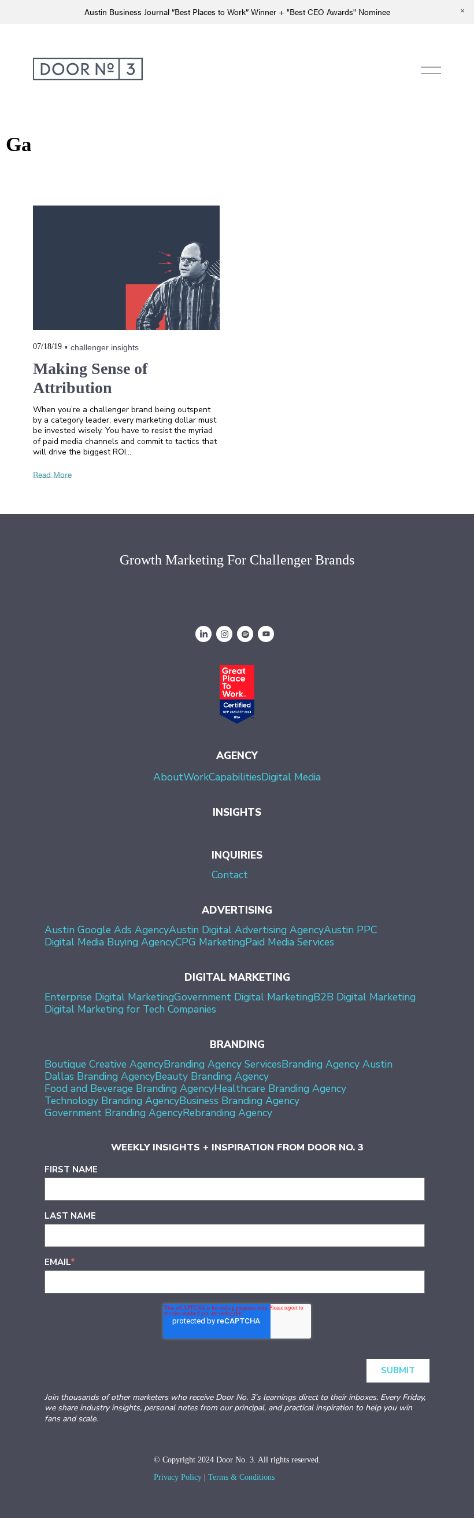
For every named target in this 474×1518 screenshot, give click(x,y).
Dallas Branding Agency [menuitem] (100, 1076)
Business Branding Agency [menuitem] (239, 1101)
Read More (52, 474)
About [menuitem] (168, 777)
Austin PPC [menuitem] (350, 930)
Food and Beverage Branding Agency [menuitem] (129, 1088)
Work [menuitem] (196, 777)
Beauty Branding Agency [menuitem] (212, 1076)
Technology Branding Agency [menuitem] (112, 1101)
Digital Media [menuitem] (291, 777)
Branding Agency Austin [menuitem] (337, 1064)
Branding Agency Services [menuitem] (223, 1064)
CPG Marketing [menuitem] (210, 942)
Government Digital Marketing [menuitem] (243, 997)
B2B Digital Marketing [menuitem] (364, 997)
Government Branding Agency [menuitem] (114, 1113)
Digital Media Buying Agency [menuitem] (110, 942)
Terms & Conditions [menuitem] (241, 1477)
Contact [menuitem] (230, 875)
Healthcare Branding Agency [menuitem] (280, 1088)
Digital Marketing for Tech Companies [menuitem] (130, 1009)
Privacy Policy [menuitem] (178, 1477)
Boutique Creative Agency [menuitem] (104, 1064)
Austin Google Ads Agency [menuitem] (107, 930)
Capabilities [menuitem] (235, 777)
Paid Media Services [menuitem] (289, 942)
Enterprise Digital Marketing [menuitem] (109, 997)
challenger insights (105, 347)
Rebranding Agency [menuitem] (227, 1113)
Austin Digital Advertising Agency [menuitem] (246, 930)
